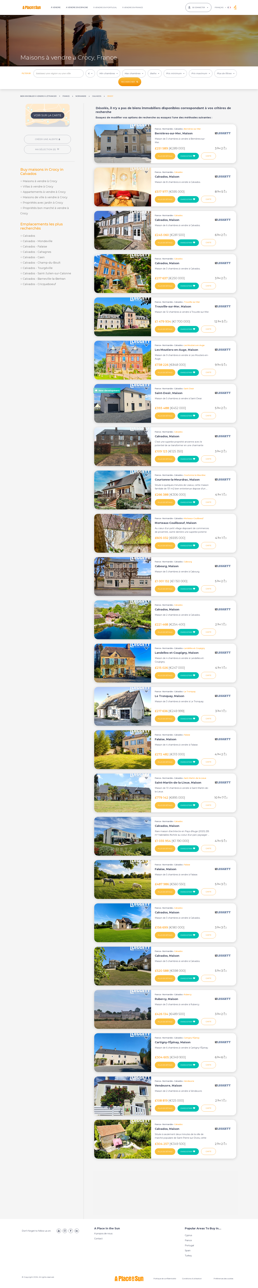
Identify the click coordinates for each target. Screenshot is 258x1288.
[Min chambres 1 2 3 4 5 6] (108, 73)
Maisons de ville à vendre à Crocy (44, 197)
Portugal (189, 1245)
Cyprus (188, 1235)
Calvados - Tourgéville (37, 268)
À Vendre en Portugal (105, 7)
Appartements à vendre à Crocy (44, 192)
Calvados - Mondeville (37, 241)
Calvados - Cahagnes (36, 252)
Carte (208, 156)
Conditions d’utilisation (192, 1278)
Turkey (188, 1255)
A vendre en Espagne (77, 7)
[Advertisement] (47, 314)
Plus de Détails (165, 156)
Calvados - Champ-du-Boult (41, 262)
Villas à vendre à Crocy (37, 186)
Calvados (28, 235)
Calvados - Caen (33, 257)
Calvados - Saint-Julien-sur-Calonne (46, 273)
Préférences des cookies (223, 1278)
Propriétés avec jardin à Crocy (42, 202)
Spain (188, 1250)
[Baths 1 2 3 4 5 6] (155, 73)
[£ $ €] (90, 73)
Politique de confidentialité (164, 1278)
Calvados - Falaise (34, 246)
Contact (98, 1238)
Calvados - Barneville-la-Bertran (44, 278)
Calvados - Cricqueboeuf (39, 284)
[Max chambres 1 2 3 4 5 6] (134, 73)
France (158, 129)
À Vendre (56, 7)
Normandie (167, 129)
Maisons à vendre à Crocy (39, 181)
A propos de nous (103, 1233)
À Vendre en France (132, 7)
